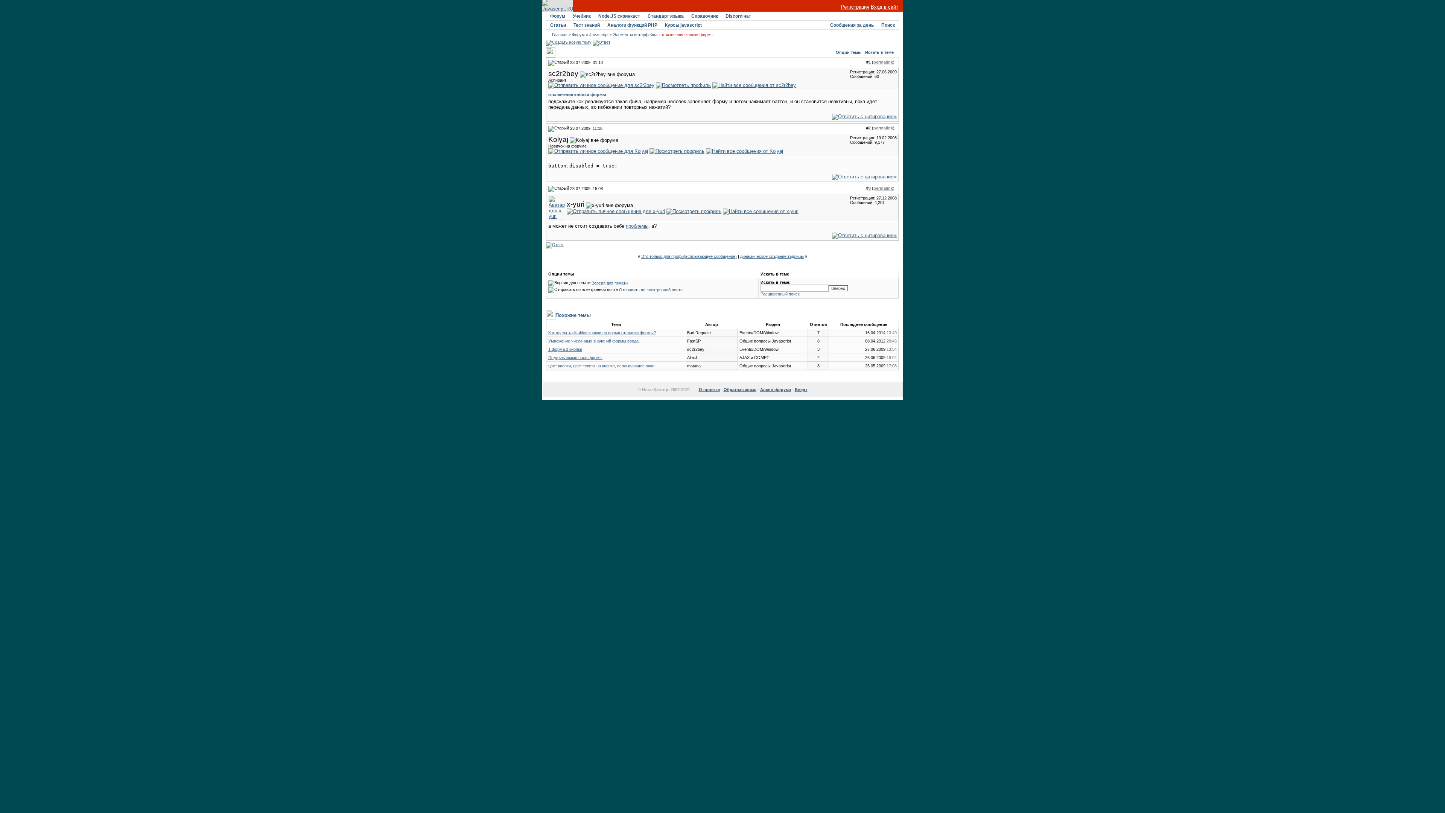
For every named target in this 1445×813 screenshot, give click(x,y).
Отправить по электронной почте (651, 290)
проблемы (637, 226)
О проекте (709, 389)
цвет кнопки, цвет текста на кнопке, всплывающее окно (601, 366)
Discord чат (738, 16)
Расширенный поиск (780, 294)
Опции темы (848, 52)
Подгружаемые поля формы (575, 357)
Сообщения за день (852, 25)
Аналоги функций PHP (632, 25)
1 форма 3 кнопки (565, 349)
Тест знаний (586, 25)
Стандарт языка (666, 16)
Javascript (598, 34)
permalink (883, 62)
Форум (557, 16)
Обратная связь (740, 389)
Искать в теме (879, 52)
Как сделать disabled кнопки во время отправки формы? (602, 332)
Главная (559, 34)
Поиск (888, 25)
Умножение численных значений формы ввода (593, 341)
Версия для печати (610, 283)
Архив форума (775, 389)
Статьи (558, 25)
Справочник (704, 16)
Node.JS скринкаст (619, 16)
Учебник (582, 16)
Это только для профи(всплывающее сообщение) (689, 256)
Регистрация (855, 7)
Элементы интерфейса (635, 34)
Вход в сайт (884, 7)
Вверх (801, 389)
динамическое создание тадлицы (772, 256)
